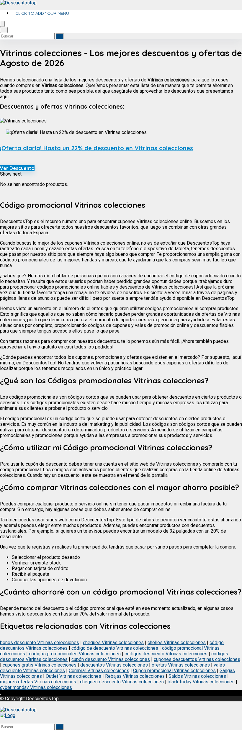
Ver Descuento (17, 168)
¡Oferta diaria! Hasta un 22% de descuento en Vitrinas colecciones (96, 148)
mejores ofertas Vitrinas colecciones (38, 682)
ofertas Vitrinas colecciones (181, 665)
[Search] (4, 30)
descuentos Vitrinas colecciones (114, 665)
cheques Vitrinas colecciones (113, 642)
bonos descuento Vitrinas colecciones (39, 642)
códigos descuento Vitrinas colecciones (166, 654)
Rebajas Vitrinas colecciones (135, 676)
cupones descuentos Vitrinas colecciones (197, 659)
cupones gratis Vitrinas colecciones (39, 665)
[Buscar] (59, 36)
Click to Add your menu (42, 13)
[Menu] (2, 24)
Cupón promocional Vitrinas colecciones (174, 670)
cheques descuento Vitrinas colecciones (122, 682)
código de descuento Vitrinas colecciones (114, 648)
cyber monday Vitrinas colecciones (36, 687)
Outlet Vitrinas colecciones (73, 676)
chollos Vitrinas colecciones (177, 642)
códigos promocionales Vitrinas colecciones (75, 654)
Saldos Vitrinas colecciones (197, 676)
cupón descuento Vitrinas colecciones (110, 659)
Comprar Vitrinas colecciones (99, 670)
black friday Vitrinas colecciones (201, 682)
